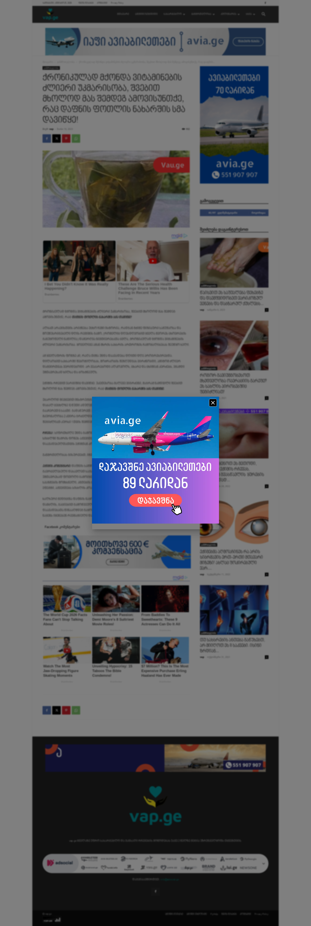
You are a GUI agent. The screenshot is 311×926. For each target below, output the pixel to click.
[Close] (213, 403)
